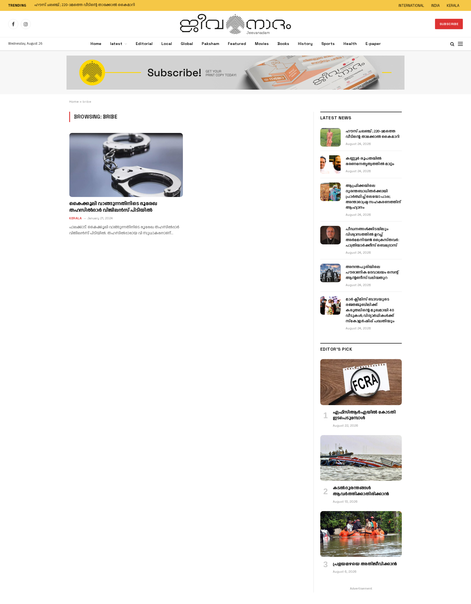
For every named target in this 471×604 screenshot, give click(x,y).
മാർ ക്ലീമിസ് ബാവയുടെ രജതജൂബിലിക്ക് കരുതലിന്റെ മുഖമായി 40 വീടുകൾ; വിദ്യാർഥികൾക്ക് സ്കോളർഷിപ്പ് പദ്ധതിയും (370, 310)
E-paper (373, 43)
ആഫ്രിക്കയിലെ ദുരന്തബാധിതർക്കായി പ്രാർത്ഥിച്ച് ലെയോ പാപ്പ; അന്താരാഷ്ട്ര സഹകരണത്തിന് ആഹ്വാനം (373, 196)
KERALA (453, 5)
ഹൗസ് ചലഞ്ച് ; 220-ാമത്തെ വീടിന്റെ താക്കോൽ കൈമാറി (372, 134)
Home (95, 43)
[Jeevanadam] (235, 24)
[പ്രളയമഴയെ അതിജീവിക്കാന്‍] (361, 534)
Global (187, 43)
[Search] (452, 44)
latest (116, 43)
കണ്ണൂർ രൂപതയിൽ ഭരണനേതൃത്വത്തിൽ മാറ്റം (75, 5)
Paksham (210, 43)
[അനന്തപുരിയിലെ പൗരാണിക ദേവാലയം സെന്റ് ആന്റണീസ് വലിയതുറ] (330, 273)
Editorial (144, 43)
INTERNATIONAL (411, 5)
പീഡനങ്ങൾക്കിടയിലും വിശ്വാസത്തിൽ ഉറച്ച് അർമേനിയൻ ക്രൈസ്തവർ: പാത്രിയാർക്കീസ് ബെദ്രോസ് (372, 237)
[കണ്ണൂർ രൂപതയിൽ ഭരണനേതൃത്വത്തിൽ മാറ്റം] (330, 164)
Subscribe (449, 24)
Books (283, 43)
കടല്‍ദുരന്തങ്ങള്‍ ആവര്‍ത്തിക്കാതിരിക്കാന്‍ (361, 491)
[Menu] (460, 44)
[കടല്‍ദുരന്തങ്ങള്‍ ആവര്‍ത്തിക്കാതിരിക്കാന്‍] (361, 458)
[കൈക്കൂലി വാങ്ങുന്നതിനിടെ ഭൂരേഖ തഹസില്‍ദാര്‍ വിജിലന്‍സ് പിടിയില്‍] (126, 165)
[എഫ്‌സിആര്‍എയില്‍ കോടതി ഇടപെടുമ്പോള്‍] (361, 382)
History (305, 43)
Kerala (75, 218)
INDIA (435, 5)
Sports (328, 43)
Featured (237, 43)
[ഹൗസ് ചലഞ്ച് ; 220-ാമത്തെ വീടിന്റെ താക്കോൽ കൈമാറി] (330, 137)
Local (166, 43)
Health (350, 43)
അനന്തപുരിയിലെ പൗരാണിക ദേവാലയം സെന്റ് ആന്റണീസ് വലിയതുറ (372, 272)
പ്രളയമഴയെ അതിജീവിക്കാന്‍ (365, 564)
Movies (262, 43)
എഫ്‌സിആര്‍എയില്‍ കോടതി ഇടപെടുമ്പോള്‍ (364, 415)
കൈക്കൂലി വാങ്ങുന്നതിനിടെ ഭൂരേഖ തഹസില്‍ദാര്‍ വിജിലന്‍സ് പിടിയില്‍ (113, 207)
